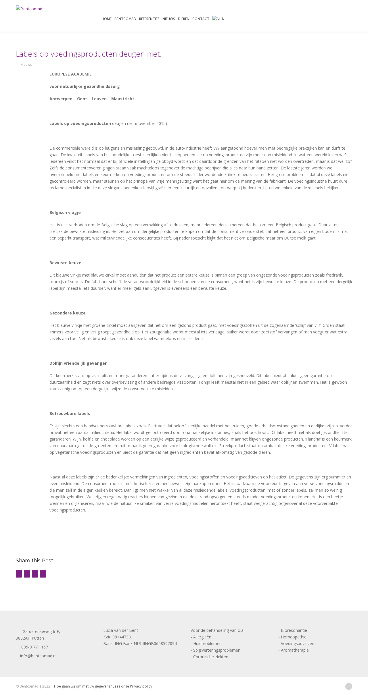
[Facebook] (348, 686)
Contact (200, 18)
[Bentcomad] (29, 8)
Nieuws (168, 18)
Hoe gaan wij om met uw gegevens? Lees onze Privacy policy (103, 686)
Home (107, 18)
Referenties (149, 18)
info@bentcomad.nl (37, 656)
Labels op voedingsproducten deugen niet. (89, 53)
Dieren (183, 18)
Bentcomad (125, 18)
